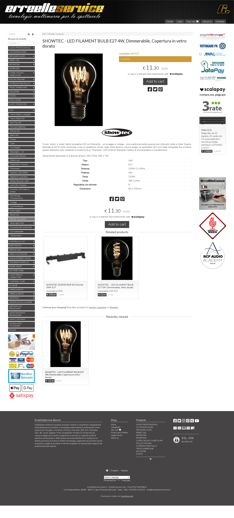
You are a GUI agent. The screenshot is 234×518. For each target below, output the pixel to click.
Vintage (13, 202)
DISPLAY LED (15, 250)
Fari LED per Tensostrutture (16, 197)
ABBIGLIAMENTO (16, 294)
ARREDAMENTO (16, 289)
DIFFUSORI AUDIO (17, 56)
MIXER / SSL (14, 60)
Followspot (15, 168)
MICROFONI (14, 64)
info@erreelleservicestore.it (158, 489)
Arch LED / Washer (18, 185)
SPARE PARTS (15, 266)
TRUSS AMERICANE (18, 87)
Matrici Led (15, 160)
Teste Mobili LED (17, 118)
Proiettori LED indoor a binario (19, 190)
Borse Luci (14, 215)
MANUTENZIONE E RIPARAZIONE (17, 314)
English (114, 470)
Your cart (191, 21)
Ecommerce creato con (117, 496)
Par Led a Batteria (17, 127)
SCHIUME (13, 285)
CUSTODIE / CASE (17, 281)
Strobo (13, 139)
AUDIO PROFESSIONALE (20, 47)
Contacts (220, 21)
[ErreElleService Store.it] (117, 12)
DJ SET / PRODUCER (18, 104)
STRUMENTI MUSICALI (19, 262)
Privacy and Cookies (119, 432)
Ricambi (12, 330)
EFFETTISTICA (15, 245)
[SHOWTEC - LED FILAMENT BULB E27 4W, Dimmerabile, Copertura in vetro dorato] (78, 90)
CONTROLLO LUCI (17, 241)
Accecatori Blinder (18, 156)
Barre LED (14, 135)
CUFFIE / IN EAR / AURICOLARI (16, 74)
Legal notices (116, 435)
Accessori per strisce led (20, 227)
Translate (125, 480)
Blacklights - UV (17, 152)
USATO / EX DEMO (17, 319)
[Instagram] (183, 421)
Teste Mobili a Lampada (20, 114)
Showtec (114, 307)
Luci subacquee (16, 231)
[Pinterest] (188, 421)
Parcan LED (15, 131)
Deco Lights (15, 210)
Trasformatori (15, 235)
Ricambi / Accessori (56, 34)
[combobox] (21, 43)
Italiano (124, 470)
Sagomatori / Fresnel (19, 164)
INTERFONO (14, 68)
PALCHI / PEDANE (17, 79)
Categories (115, 427)
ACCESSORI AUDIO (17, 52)
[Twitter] (179, 421)
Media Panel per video (19, 181)
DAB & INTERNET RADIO (20, 258)
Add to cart (155, 81)
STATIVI (12, 96)
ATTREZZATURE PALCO (19, 83)
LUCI (44, 34)
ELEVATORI (14, 92)
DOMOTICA (14, 298)
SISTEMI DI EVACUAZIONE (20, 302)
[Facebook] (175, 421)
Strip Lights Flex (17, 223)
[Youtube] (197, 421)
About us (207, 21)
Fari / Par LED (15, 122)
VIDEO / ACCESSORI (18, 254)
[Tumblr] (192, 421)
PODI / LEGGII (15, 100)
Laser (12, 143)
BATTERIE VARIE (16, 270)
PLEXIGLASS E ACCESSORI (15, 324)
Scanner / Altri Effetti (19, 172)
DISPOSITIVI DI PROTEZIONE (15, 307)
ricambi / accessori (97, 307)
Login (179, 21)
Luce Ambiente (16, 206)
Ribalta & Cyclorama (18, 177)
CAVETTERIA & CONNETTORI (16, 276)
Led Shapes (15, 147)
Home (170, 21)
